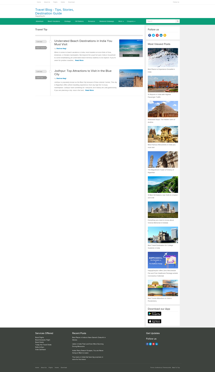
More (120, 21)
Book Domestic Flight (42, 340)
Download (71, 2)
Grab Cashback (40, 349)
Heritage (67, 21)
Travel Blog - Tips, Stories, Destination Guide (54, 11)
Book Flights (39, 337)
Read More (79, 60)
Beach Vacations (54, 21)
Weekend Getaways (106, 21)
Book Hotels (39, 342)
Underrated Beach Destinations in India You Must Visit (83, 42)
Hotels (63, 2)
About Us (47, 2)
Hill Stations (79, 21)
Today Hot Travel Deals (43, 345)
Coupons (130, 21)
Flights (55, 2)
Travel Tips (39, 77)
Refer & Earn (39, 347)
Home (39, 2)
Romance (91, 21)
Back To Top (176, 367)
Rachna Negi (61, 48)
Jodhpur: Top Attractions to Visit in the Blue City (83, 72)
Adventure (39, 21)
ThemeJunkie (167, 367)
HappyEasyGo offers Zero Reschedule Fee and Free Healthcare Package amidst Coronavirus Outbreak (163, 273)
